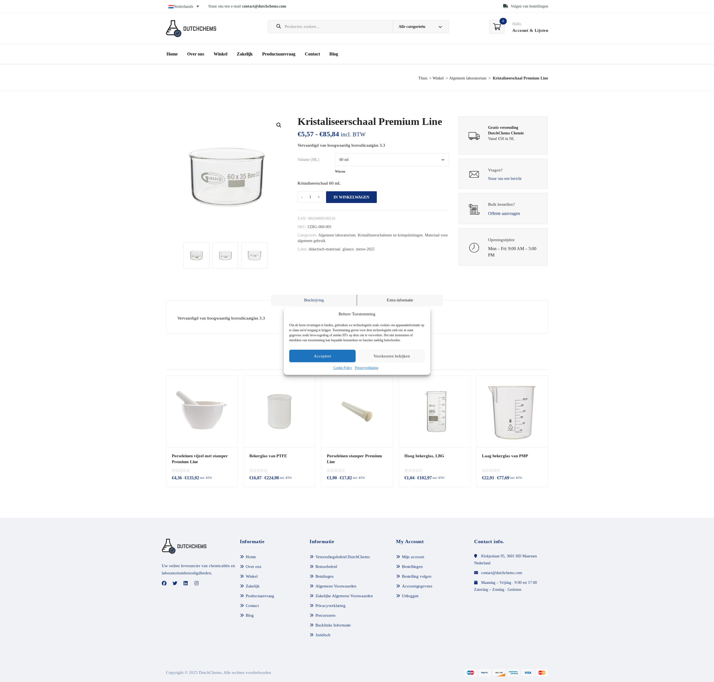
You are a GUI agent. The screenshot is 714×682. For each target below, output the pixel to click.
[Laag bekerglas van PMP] (512, 411)
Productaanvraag (278, 54)
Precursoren (325, 615)
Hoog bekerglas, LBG (424, 456)
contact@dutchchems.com (264, 6)
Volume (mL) (308, 160)
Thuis (422, 78)
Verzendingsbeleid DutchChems (342, 557)
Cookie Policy (342, 368)
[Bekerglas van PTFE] (279, 411)
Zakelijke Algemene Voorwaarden (344, 596)
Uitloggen (410, 596)
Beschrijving (314, 300)
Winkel (220, 54)
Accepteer (322, 356)
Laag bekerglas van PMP (505, 456)
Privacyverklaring (366, 368)
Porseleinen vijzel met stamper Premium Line (200, 459)
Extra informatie (400, 300)
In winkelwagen (351, 197)
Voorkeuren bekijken (391, 356)
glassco (348, 249)
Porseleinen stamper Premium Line (354, 459)
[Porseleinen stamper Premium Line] (357, 411)
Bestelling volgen (416, 576)
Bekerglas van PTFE (268, 456)
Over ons (195, 54)
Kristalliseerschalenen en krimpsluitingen (390, 235)
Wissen (340, 171)
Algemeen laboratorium (467, 78)
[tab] (314, 300)
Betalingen (324, 576)
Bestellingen (412, 566)
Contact (312, 54)
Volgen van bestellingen (529, 6)
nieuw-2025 (365, 249)
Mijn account (413, 557)
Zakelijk (245, 54)
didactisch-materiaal (324, 249)
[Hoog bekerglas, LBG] (434, 411)
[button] (279, 125)
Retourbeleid (326, 566)
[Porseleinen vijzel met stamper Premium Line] (202, 411)
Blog (333, 54)
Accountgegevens (417, 586)
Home (172, 54)
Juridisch (323, 635)
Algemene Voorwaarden (335, 586)
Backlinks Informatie (333, 625)
